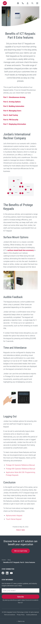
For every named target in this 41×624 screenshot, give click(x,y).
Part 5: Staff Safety (10, 115)
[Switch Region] (18, 3)
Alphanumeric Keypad (14, 516)
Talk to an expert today (20, 551)
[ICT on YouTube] (11, 573)
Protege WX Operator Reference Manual (20, 469)
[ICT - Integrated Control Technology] (5, 3)
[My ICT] (27, 3)
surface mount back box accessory (20, 250)
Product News (20, 530)
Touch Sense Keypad (13, 519)
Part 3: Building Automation (13, 106)
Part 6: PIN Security (10, 120)
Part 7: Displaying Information (14, 124)
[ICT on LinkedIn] (7, 573)
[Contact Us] (23, 3)
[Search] (32, 3)
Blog (9, 560)
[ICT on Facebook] (3, 573)
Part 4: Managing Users (12, 111)
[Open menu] (37, 3)
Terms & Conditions (9, 614)
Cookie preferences (31, 614)
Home (4, 560)
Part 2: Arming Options (12, 102)
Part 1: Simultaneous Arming (14, 97)
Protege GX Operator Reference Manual (20, 465)
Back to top (21, 621)
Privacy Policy (20, 614)
